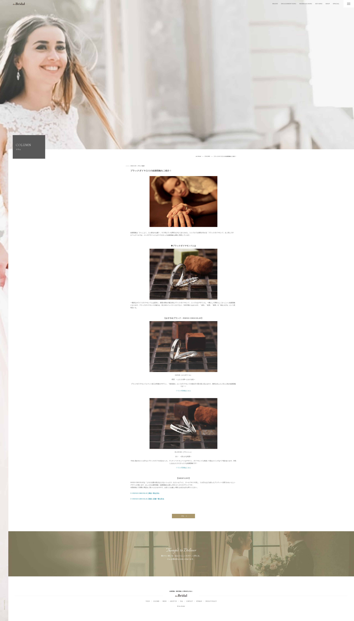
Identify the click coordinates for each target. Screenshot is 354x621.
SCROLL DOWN (4, 605)
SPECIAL (336, 4)
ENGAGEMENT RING (288, 4)
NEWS (164, 601)
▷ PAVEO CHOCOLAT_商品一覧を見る (144, 493)
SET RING (318, 4)
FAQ (181, 601)
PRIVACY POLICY (211, 601)
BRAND (275, 4)
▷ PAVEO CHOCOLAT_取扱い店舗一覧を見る (147, 499)
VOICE (148, 601)
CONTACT (189, 601)
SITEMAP (199, 601)
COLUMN (156, 601)
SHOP (328, 4)
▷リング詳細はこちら (183, 467)
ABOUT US (173, 601)
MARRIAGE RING (305, 4)
